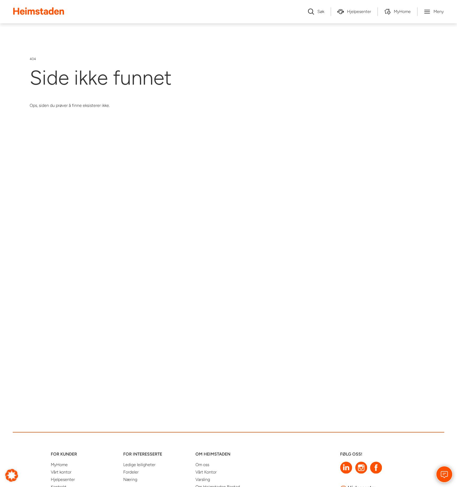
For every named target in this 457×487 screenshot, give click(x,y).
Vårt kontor (61, 472)
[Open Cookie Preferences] (11, 474)
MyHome (59, 464)
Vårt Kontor (206, 472)
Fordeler (131, 472)
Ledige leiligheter (139, 464)
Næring (130, 479)
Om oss (202, 464)
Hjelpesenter (63, 479)
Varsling (202, 479)
